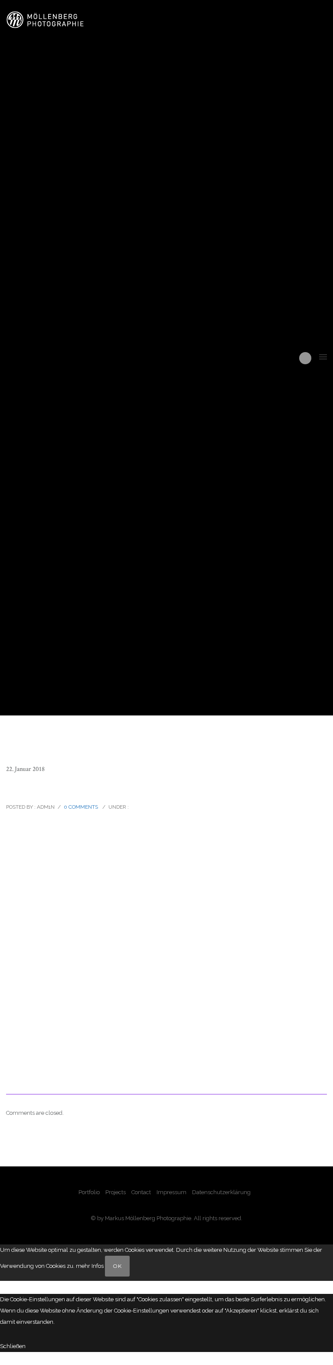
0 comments (81, 807)
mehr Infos (90, 1266)
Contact (141, 1192)
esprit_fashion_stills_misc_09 (68, 788)
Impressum (171, 1192)
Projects (115, 1192)
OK (117, 1266)
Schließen (13, 1346)
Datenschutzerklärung (221, 1192)
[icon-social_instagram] (305, 358)
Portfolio (89, 1192)
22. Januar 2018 (25, 769)
